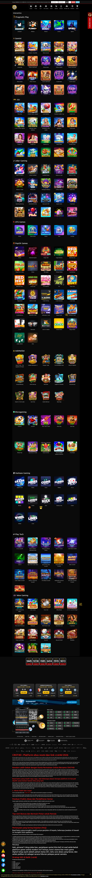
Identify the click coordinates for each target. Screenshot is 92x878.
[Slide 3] (46, 695)
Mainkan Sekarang (72, 702)
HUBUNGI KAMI (51, 736)
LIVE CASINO (46, 8)
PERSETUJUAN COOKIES (70, 736)
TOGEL (35, 8)
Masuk (73, 2)
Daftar (77, 2)
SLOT (41, 8)
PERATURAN (34, 736)
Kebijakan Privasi (44, 876)
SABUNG (56, 8)
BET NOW (24, 692)
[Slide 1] (44, 695)
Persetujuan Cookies (76, 874)
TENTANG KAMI (20, 736)
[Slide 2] (45, 695)
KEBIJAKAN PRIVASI (59, 736)
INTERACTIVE (66, 8)
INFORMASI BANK (42, 736)
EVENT (77, 8)
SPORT (51, 8)
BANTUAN (27, 736)
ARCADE (61, 8)
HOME (31, 8)
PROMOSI (72, 8)
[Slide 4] (47, 695)
